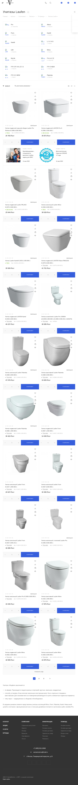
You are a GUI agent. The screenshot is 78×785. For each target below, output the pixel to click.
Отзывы (24, 730)
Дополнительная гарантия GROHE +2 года (61, 153)
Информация (47, 721)
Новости (24, 728)
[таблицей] (74, 86)
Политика (45, 736)
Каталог (6, 721)
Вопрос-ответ (64, 733)
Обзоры (63, 736)
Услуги (5, 729)
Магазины (45, 725)
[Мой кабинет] (55, 3)
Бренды (6, 733)
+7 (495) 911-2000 (39, 748)
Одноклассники (44, 763)
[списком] (71, 86)
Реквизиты (45, 738)
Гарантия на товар (47, 733)
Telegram (34, 763)
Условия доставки (47, 730)
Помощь (64, 721)
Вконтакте (29, 763)
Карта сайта (6, 779)
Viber (49, 763)
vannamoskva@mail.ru (40, 752)
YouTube (39, 763)
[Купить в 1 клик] (35, 99)
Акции (5, 725)
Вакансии (24, 733)
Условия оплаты (47, 728)
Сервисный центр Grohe (28, 725)
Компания (25, 721)
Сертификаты (25, 736)
